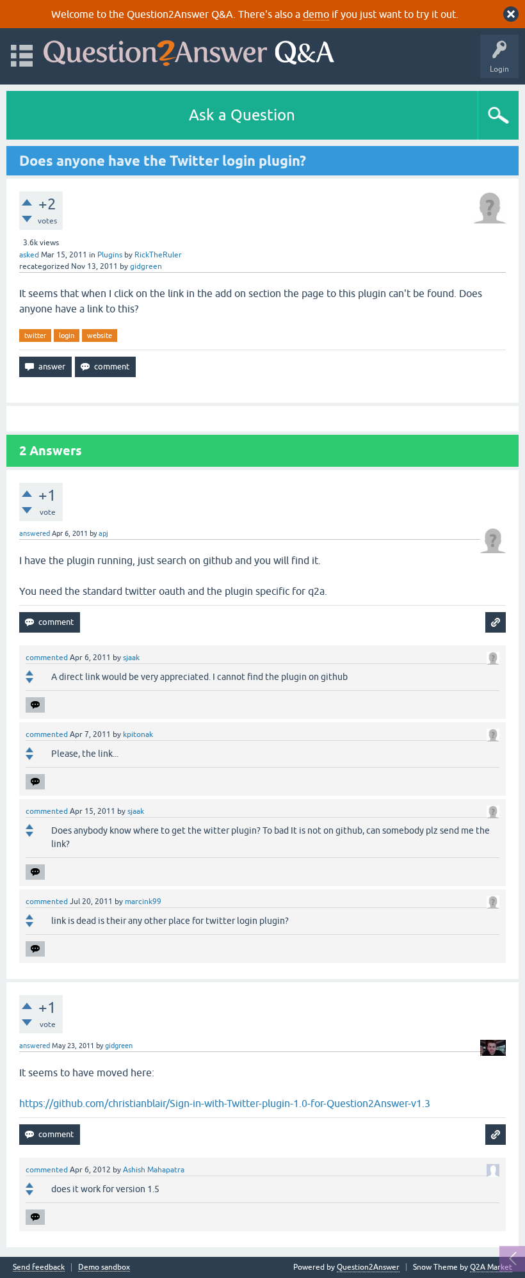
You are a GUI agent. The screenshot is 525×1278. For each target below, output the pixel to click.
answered (34, 533)
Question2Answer (368, 1267)
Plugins (109, 254)
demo (316, 14)
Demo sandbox (104, 1267)
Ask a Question (242, 115)
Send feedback (39, 1267)
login (66, 335)
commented (47, 657)
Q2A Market (491, 1267)
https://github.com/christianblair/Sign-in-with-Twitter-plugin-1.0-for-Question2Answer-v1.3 (224, 1103)
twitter (35, 335)
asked (29, 254)
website (99, 335)
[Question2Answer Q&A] (189, 50)
